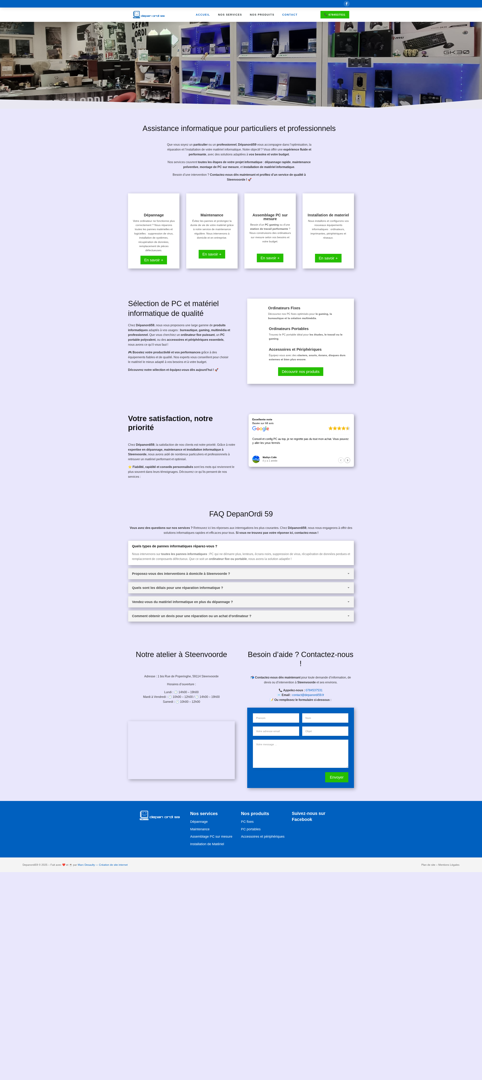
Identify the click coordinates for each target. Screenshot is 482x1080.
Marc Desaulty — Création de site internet (103, 864)
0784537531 (314, 690)
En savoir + (153, 260)
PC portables (251, 829)
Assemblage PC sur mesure (211, 836)
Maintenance (200, 829)
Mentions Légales (448, 864)
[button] (347, 460)
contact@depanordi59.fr (308, 695)
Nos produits (262, 14)
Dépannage (199, 822)
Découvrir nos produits (301, 372)
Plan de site (428, 864)
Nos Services (230, 14)
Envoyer (337, 777)
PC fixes (247, 822)
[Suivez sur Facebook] (347, 4)
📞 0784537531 (334, 14)
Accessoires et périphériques (262, 836)
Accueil (203, 14)
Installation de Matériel (207, 844)
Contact (290, 14)
